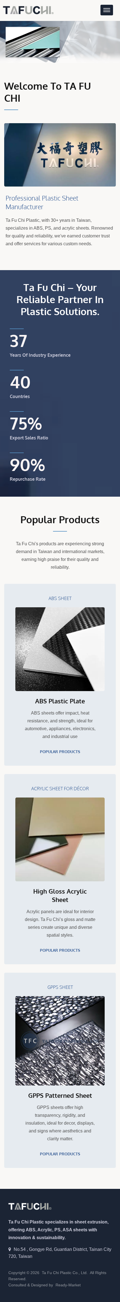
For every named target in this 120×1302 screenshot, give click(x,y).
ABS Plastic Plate (60, 701)
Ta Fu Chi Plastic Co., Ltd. (65, 1272)
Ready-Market (68, 1285)
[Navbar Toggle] (106, 10)
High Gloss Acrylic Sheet (60, 895)
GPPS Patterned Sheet (60, 1095)
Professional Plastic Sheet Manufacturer (42, 202)
